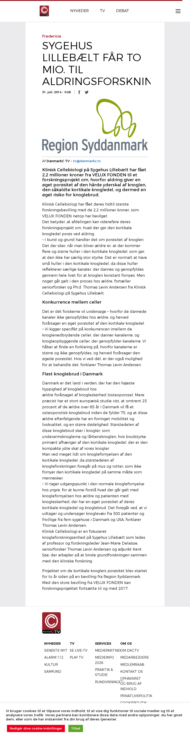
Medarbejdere (134, 657)
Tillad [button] (75, 728)
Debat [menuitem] (122, 11)
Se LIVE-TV (78, 650)
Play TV (76, 657)
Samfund (52, 671)
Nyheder (52, 643)
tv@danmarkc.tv (87, 161)
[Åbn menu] (175, 11)
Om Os (126, 643)
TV (72, 643)
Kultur (51, 665)
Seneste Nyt (55, 650)
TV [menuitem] (102, 11)
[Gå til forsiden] (44, 10)
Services (103, 643)
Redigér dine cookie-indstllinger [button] (36, 728)
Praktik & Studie (104, 672)
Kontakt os (131, 671)
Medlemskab (132, 665)
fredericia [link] (51, 36)
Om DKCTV (129, 650)
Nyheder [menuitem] (79, 11)
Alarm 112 (53, 657)
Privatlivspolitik (136, 696)
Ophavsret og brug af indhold (131, 683)
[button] (79, 92)
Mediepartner (108, 650)
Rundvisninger (109, 682)
